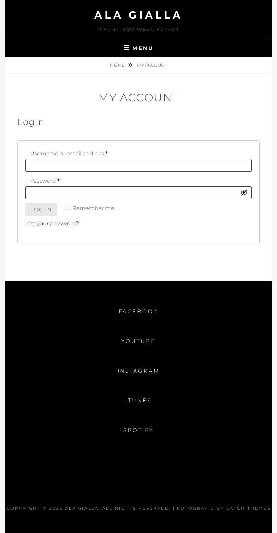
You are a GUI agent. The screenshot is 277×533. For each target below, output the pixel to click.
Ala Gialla (138, 15)
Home (118, 65)
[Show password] (244, 192)
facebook (138, 311)
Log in (41, 209)
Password (57, 180)
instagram (139, 370)
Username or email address (81, 153)
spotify (138, 430)
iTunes (138, 400)
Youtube (138, 341)
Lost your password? (51, 223)
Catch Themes (248, 508)
